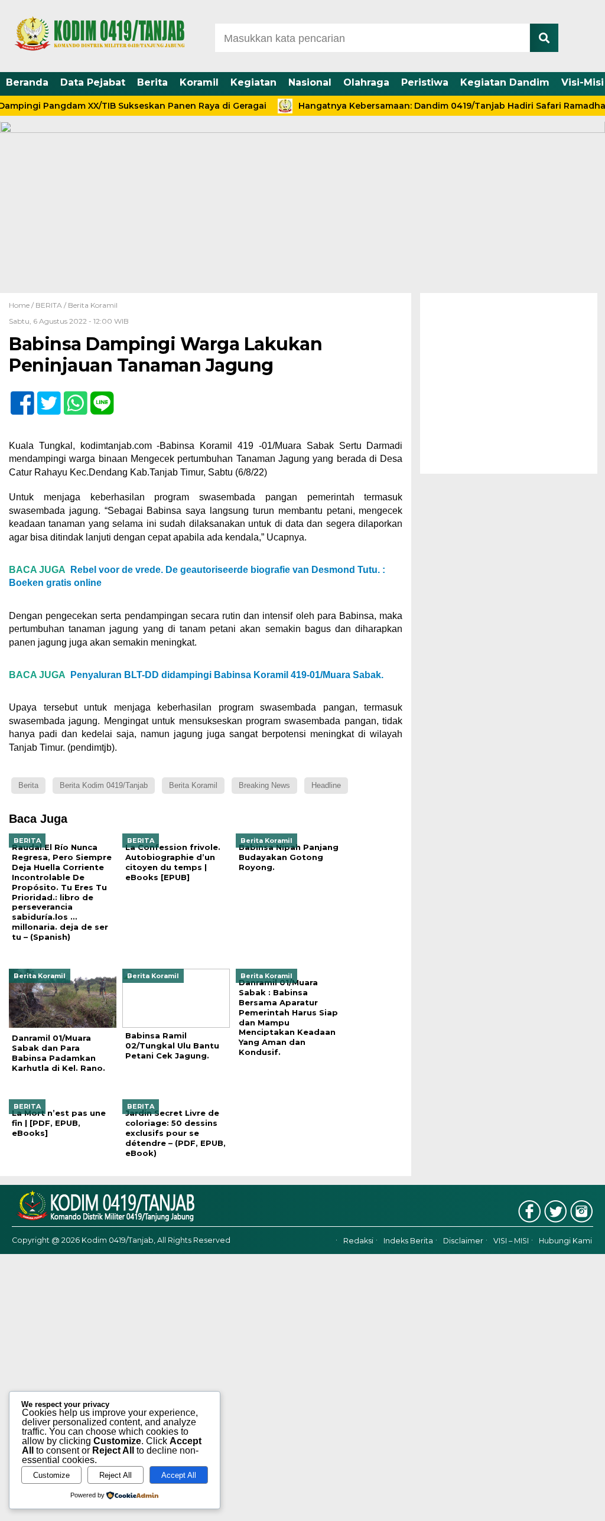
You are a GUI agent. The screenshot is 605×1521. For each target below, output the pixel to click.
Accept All (178, 1475)
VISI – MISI (511, 1240)
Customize (51, 1475)
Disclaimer (463, 1240)
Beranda (27, 82)
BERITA (48, 305)
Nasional (309, 82)
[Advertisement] (508, 383)
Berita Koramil (93, 305)
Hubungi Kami (565, 1240)
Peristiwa (424, 82)
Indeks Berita (408, 1240)
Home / (22, 305)
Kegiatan (253, 82)
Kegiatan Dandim (504, 82)
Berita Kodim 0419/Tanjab (104, 785)
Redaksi (358, 1240)
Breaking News (264, 785)
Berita (152, 82)
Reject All (115, 1475)
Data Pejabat (92, 82)
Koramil (199, 82)
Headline (326, 785)
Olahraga (366, 82)
